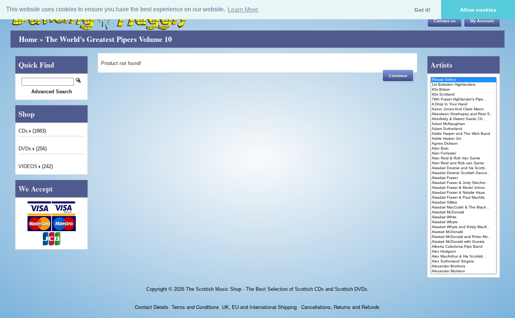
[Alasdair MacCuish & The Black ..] (463, 207)
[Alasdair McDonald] (463, 212)
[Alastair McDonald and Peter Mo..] (463, 237)
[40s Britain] (463, 89)
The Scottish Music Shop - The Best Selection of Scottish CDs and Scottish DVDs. (277, 289)
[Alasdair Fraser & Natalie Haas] (463, 192)
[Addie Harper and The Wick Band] (463, 133)
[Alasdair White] (463, 217)
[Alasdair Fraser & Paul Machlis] (463, 197)
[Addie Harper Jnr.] (463, 138)
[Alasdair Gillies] (463, 202)
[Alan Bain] (463, 148)
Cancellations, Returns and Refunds (340, 306)
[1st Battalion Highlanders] (463, 84)
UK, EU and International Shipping (259, 306)
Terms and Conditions (195, 306)
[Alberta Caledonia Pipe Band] (463, 246)
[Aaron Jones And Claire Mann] (463, 109)
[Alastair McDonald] (463, 232)
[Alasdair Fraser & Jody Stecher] (463, 183)
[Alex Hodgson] (463, 251)
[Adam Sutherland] (463, 129)
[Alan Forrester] (463, 153)
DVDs (25, 148)
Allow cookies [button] (478, 10)
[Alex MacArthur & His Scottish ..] (463, 256)
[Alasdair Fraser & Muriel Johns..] (463, 187)
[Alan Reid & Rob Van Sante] (463, 158)
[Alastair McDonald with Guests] (463, 241)
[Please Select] (463, 79)
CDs (23, 131)
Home (28, 39)
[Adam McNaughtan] (463, 124)
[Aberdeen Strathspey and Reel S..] (463, 114)
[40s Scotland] (463, 94)
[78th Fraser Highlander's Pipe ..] (463, 99)
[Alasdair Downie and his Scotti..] (463, 168)
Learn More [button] (243, 9)
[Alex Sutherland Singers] (463, 261)
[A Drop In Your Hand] (463, 104)
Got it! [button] (422, 10)
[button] (444, 21)
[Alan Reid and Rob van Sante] (463, 163)
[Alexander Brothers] (463, 266)
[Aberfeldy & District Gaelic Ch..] (463, 119)
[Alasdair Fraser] (463, 178)
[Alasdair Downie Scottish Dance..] (463, 173)
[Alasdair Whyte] (463, 222)
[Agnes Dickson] (463, 143)
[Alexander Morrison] (463, 271)
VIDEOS (28, 166)
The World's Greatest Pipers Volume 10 (108, 39)
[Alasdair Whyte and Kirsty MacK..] (463, 227)
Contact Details (152, 306)
